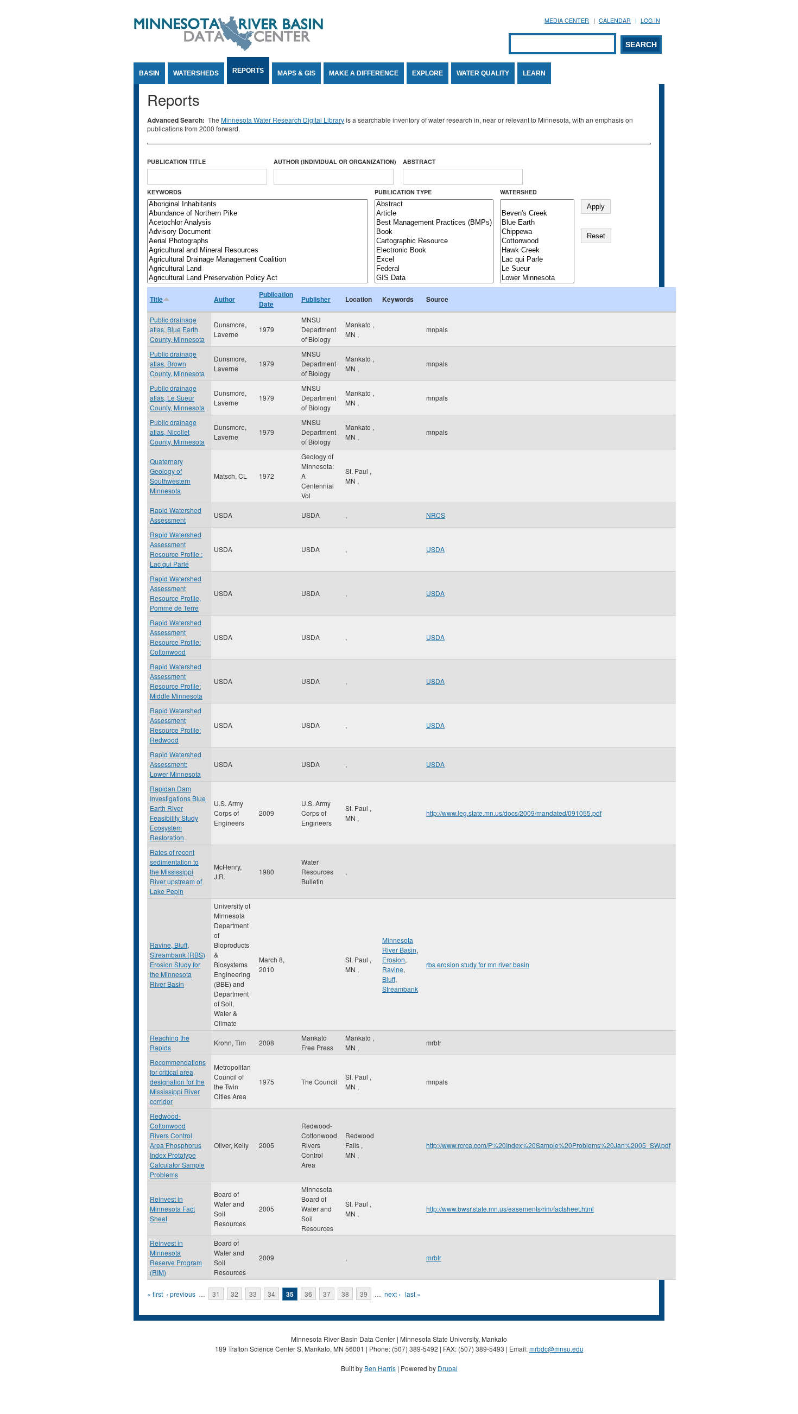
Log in (650, 20)
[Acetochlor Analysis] (258, 222)
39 (364, 1293)
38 (345, 1293)
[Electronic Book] (434, 250)
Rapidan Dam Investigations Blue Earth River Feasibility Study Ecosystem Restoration (178, 813)
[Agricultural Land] (258, 269)
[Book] (434, 232)
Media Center (566, 20)
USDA (435, 549)
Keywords (164, 192)
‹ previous (180, 1293)
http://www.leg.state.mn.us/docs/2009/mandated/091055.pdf (513, 812)
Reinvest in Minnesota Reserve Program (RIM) (176, 1257)
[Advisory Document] (258, 232)
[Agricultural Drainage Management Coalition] (258, 259)
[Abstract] (434, 204)
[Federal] (434, 269)
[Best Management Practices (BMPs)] (434, 222)
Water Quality (483, 73)
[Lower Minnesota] (537, 278)
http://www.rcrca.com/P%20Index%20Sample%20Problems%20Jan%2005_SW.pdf (548, 1145)
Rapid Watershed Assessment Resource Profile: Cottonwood (175, 637)
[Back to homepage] (229, 48)
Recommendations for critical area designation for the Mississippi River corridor (178, 1081)
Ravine (392, 969)
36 (308, 1293)
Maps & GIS (296, 73)
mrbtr (433, 1257)
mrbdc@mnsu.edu (556, 1348)
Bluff (388, 979)
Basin (149, 73)
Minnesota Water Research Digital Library (282, 119)
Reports (248, 70)
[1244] (537, 204)
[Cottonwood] (537, 241)
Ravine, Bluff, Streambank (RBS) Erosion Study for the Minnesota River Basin (177, 964)
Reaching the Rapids (169, 1042)
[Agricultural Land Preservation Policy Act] (258, 278)
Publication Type (403, 192)
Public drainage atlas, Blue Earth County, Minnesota (177, 329)
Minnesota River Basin (399, 944)
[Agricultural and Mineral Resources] (258, 250)
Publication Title (176, 161)
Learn (534, 73)
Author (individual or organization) (335, 161)
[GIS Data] (434, 278)
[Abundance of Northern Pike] (258, 213)
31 (216, 1293)
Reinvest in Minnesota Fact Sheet (172, 1208)
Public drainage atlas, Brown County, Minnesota (177, 363)
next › (392, 1293)
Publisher (316, 299)
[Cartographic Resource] (434, 241)
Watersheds (196, 73)
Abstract (419, 161)
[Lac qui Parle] (537, 259)
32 (234, 1293)
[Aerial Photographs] (258, 241)
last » (413, 1293)
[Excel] (434, 259)
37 (327, 1293)
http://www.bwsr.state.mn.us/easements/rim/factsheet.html (510, 1208)
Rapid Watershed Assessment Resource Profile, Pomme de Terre (175, 593)
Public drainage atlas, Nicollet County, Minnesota (177, 431)
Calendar (615, 20)
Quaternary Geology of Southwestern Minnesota (170, 475)
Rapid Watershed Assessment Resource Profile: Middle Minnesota (176, 681)
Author (224, 299)
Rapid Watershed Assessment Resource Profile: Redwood (175, 725)
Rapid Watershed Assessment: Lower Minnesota (175, 764)
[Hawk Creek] (537, 250)
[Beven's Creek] (537, 213)
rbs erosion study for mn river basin (477, 964)
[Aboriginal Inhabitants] (258, 204)
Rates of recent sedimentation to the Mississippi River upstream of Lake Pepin (176, 871)
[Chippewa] (537, 232)
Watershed (518, 192)
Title (156, 299)
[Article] (434, 213)
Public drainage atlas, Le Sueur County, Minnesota (177, 397)
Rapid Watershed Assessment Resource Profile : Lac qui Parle (176, 549)
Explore (427, 73)
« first (155, 1293)
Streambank (400, 988)
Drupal (448, 1368)
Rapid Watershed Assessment (175, 514)
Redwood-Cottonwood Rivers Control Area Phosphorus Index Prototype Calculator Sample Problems (177, 1145)
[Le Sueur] (537, 269)
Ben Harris (380, 1368)
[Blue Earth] (537, 222)
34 (271, 1293)
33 (253, 1293)
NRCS (435, 514)
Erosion (393, 959)
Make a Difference (363, 73)
